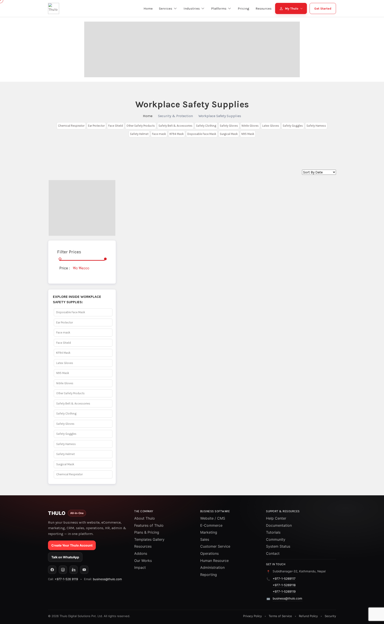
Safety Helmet (139, 134)
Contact (273, 553)
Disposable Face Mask (201, 134)
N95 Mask (247, 134)
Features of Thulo (149, 525)
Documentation (279, 525)
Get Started (322, 8)
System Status (278, 546)
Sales (204, 539)
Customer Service (215, 546)
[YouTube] (84, 569)
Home (147, 116)
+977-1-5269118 (284, 585)
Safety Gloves (229, 125)
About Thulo (144, 518)
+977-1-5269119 (284, 591)
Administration (212, 567)
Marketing (208, 532)
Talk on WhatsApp (65, 557)
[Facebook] (52, 569)
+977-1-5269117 (284, 578)
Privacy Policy (252, 616)
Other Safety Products (140, 125)
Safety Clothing (206, 125)
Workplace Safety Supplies (219, 116)
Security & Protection (175, 116)
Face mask (159, 134)
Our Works (143, 560)
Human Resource (214, 560)
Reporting (208, 574)
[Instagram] (63, 569)
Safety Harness (316, 125)
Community (275, 539)
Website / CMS (212, 518)
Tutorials (273, 532)
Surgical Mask (229, 134)
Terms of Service (280, 616)
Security (330, 616)
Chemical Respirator (71, 125)
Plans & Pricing (146, 532)
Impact (140, 567)
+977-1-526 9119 (66, 579)
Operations (209, 553)
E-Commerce (211, 525)
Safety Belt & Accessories (175, 125)
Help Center (276, 518)
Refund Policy (308, 616)
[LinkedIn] (73, 569)
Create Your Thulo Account (71, 545)
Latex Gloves (270, 125)
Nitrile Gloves (250, 125)
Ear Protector (96, 125)
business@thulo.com (107, 579)
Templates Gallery (149, 539)
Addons (140, 553)
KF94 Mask (177, 134)
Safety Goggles (293, 125)
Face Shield (115, 125)
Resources (143, 546)
